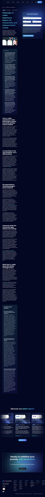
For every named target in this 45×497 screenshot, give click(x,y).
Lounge (26, 485)
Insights (32, 480)
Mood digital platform (15, 482)
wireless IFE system (11, 205)
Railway (26, 483)
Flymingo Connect (15, 487)
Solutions (15, 480)
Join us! (37, 483)
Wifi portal (15, 488)
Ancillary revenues (20, 484)
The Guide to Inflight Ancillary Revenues (33, 483)
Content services (20, 482)
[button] (8, 2)
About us (37, 480)
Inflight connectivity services (21, 488)
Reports (3, 7)
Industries (26, 480)
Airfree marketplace (15, 484)
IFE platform (6, 283)
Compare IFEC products (15, 490)
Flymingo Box (15, 485)
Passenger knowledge (20, 486)
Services (20, 480)
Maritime (26, 484)
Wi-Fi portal (9, 166)
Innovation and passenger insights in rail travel (33, 485)
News (32, 2)
